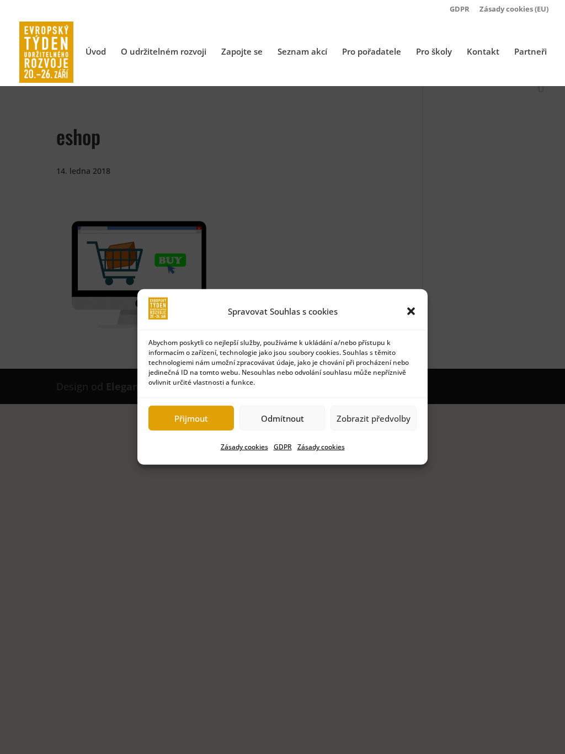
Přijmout (191, 418)
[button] (411, 311)
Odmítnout (282, 418)
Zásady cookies (244, 447)
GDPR (283, 447)
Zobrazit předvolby (374, 418)
